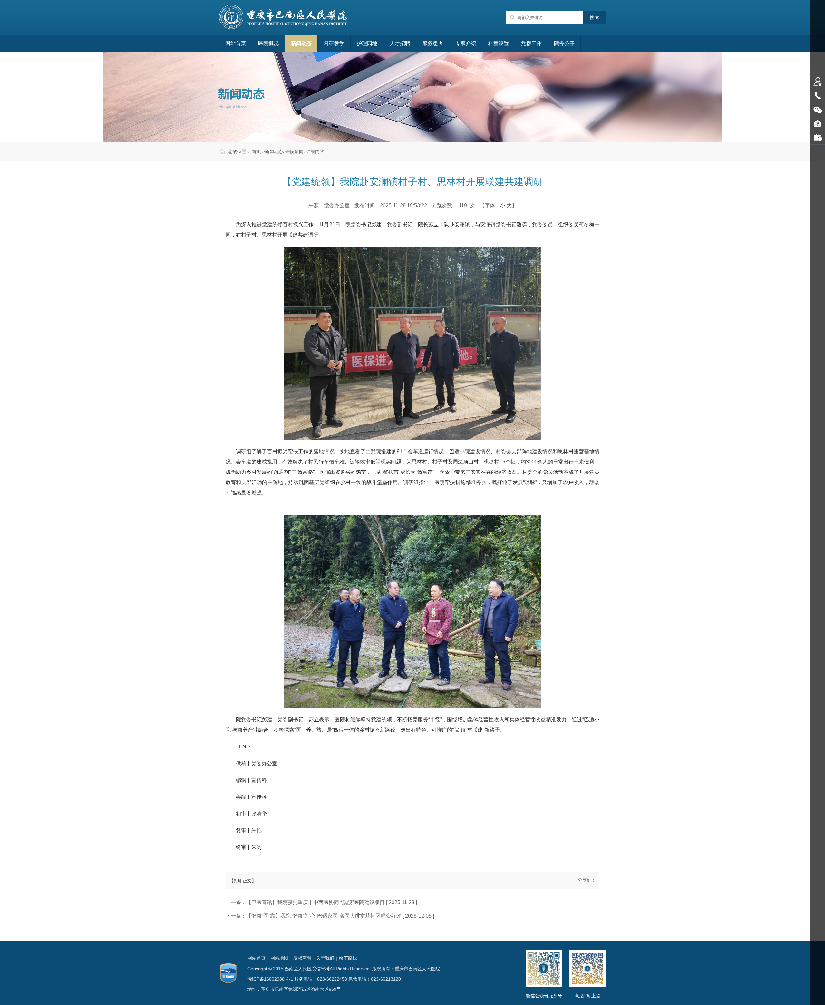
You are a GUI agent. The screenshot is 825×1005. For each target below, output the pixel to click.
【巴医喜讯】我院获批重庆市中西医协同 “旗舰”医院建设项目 (315, 902)
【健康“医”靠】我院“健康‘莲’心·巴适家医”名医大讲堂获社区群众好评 (323, 916)
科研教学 (334, 43)
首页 (256, 151)
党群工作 (531, 43)
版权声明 (302, 958)
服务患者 (432, 43)
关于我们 (325, 958)
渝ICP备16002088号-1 (270, 978)
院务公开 (564, 43)
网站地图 (279, 958)
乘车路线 (348, 958)
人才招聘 (400, 43)
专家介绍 (465, 43)
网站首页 (235, 43)
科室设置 (498, 43)
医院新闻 (295, 151)
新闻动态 (301, 43)
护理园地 (367, 43)
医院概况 (268, 43)
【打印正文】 (242, 880)
